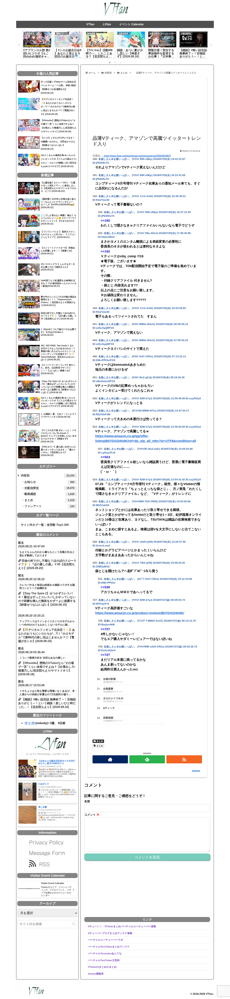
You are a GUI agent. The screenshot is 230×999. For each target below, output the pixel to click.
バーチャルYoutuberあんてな (105, 953)
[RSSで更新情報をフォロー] (184, 759)
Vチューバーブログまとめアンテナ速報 (110, 933)
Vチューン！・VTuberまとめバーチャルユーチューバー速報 (122, 926)
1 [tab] (109, 62)
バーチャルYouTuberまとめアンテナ (109, 946)
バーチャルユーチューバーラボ (105, 939)
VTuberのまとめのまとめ (102, 966)
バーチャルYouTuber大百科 (104, 960)
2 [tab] (115, 62)
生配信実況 (49, 488)
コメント (91, 814)
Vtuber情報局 (96, 973)
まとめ (99, 741)
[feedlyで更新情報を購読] (147, 759)
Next (211, 45)
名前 (87, 801)
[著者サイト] (110, 759)
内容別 (47, 475)
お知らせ (49, 481)
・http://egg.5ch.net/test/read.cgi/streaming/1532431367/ (136, 155)
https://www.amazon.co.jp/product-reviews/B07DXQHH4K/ (139, 613)
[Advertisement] (147, 107)
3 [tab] (120, 62)
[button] (74, 924)
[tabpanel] (37, 44)
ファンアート (49, 506)
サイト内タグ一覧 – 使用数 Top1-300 (43, 524)
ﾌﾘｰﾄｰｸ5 (29, 723)
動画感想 (49, 493)
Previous (19, 45)
